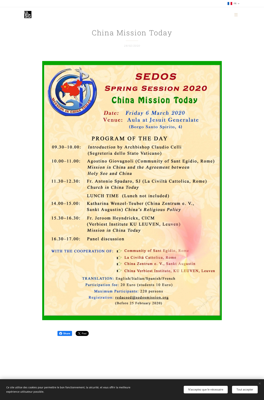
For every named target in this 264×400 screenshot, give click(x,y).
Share (66, 333)
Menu (237, 14)
